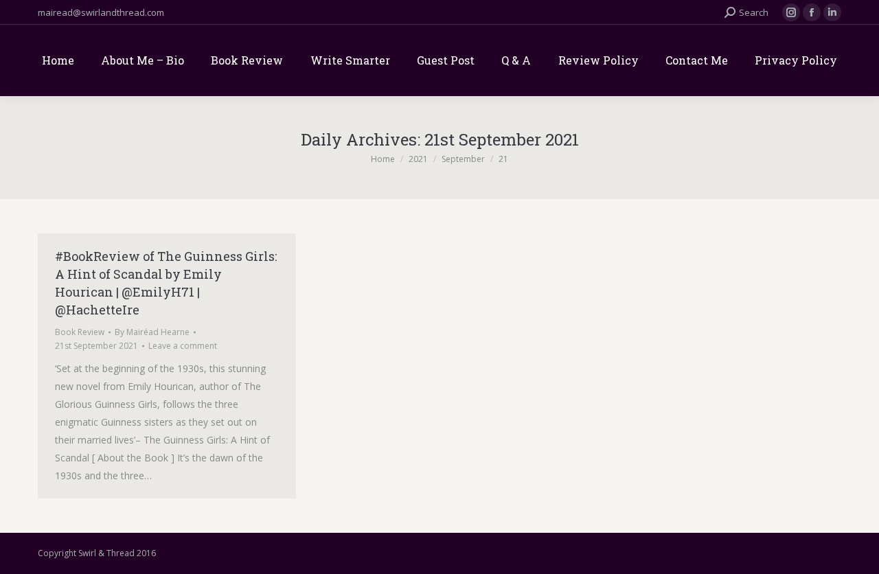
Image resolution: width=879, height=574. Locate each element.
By (152, 332)
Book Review (79, 332)
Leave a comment (182, 346)
